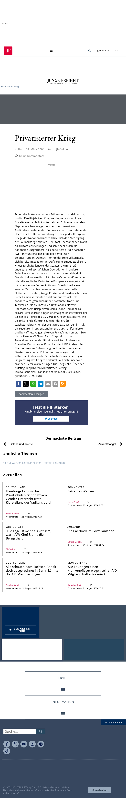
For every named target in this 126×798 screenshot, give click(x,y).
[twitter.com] (15, 744)
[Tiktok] (6, 750)
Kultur (19, 149)
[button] (51, 50)
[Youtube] (23, 744)
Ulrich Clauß (73, 502)
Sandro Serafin (74, 542)
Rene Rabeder (12, 513)
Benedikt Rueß (74, 585)
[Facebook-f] (6, 744)
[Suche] (40, 731)
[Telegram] (40, 744)
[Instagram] (32, 744)
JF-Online (10, 549)
